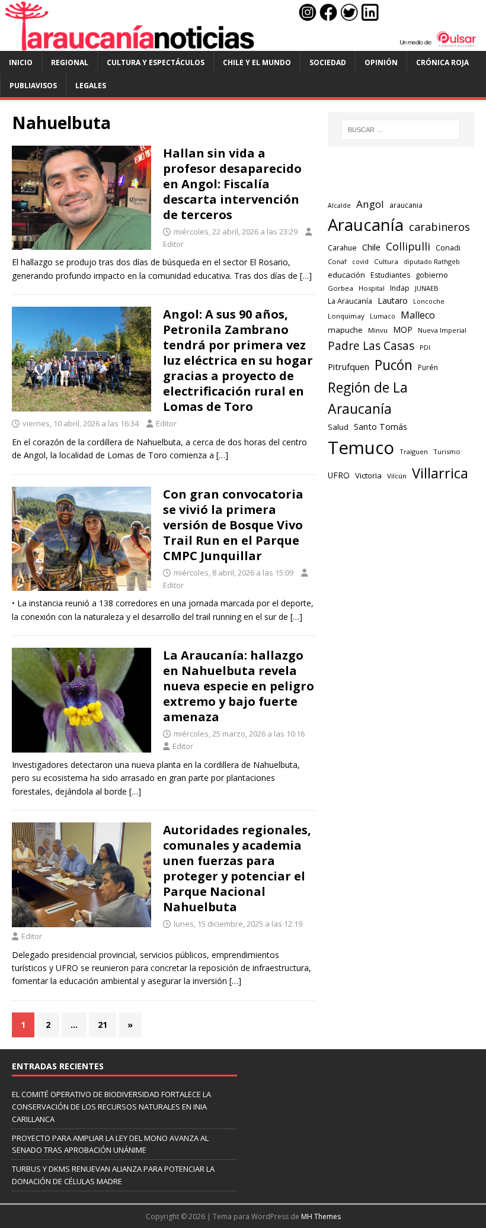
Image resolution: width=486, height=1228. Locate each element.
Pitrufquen (348, 366)
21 (102, 1024)
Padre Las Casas (371, 345)
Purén (428, 367)
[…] (306, 275)
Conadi (448, 247)
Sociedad (327, 62)
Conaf (337, 261)
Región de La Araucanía (368, 398)
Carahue (342, 248)
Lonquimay (346, 315)
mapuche (345, 329)
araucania (406, 205)
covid (360, 262)
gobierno (431, 274)
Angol (370, 204)
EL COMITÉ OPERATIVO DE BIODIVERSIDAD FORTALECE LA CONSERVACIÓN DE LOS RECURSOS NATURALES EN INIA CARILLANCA (111, 1106)
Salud (338, 427)
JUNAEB (427, 288)
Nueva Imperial (442, 330)
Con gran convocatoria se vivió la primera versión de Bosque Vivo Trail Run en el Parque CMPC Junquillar (233, 525)
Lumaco (382, 315)
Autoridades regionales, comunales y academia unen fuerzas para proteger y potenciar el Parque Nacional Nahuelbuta (237, 868)
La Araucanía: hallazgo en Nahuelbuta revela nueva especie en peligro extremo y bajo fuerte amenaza (238, 686)
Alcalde (339, 205)
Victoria (368, 475)
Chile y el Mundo (257, 62)
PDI (425, 347)
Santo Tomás (380, 426)
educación (346, 274)
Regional (69, 62)
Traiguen (413, 451)
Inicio (21, 62)
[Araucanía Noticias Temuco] (243, 44)
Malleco (418, 315)
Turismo (447, 451)
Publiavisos (33, 86)
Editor (173, 244)
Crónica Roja (442, 62)
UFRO (339, 475)
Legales (90, 86)
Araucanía (366, 225)
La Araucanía (350, 301)
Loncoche (429, 301)
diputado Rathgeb (432, 261)
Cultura (386, 261)
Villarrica (440, 473)
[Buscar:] (400, 130)
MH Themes (321, 1216)
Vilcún (397, 475)
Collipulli (408, 246)
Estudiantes (390, 275)
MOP (403, 329)
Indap (400, 288)
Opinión (381, 62)
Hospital (372, 288)
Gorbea (340, 288)
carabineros (439, 227)
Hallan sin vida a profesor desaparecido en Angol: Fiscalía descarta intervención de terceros (232, 184)
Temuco (361, 447)
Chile (371, 247)
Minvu (378, 330)
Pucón (394, 365)
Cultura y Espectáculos (155, 62)
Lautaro (393, 300)
